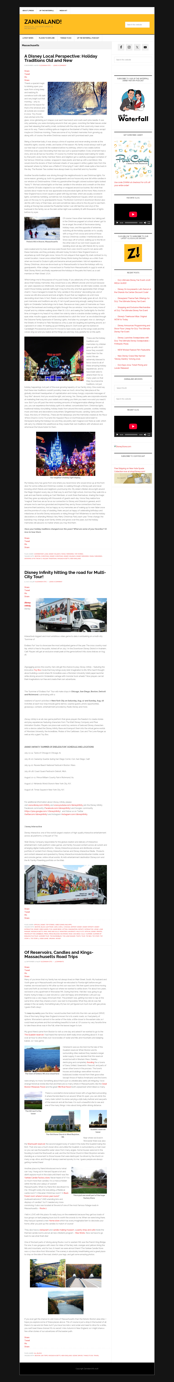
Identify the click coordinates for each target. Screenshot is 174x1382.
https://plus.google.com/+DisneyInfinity (42, 811)
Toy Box (37, 670)
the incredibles (56, 936)
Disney (79, 927)
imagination (73, 929)
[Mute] (145, 222)
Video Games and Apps (63, 924)
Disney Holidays (55, 554)
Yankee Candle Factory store (37, 1178)
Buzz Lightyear (47, 927)
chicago (67, 927)
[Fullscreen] (149, 222)
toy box (89, 936)
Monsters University (68, 931)
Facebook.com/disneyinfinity (57, 808)
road (70, 934)
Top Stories (79, 554)
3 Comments (59, 961)
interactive (89, 929)
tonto (78, 936)
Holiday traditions (49, 558)
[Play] (117, 222)
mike (45, 931)
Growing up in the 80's (33, 558)
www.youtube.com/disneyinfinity (68, 805)
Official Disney (39, 924)
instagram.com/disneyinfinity (74, 814)
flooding (90, 1062)
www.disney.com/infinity (39, 805)
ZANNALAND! (43, 21)
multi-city (80, 931)
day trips (44, 1355)
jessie (96, 929)
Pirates (99, 931)
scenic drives (78, 1355)
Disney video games (41, 929)
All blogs (38, 1353)
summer (89, 934)
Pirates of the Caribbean (33, 934)
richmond (64, 934)
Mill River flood (64, 1087)
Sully (83, 934)
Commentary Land (41, 554)
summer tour (44, 936)
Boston (37, 556)
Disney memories (82, 556)
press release (54, 934)
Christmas (45, 556)
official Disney (90, 931)
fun (50, 929)
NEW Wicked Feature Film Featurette (134, 350)
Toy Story (95, 936)
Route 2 (43, 1208)
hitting (65, 929)
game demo (57, 929)
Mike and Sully (53, 931)
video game (44, 938)
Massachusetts (63, 558)
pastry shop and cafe (86, 1230)
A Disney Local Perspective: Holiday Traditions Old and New (60, 58)
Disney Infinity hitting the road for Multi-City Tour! (65, 574)
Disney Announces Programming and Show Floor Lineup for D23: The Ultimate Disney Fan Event (132, 328)
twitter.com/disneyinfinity (36, 814)
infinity (81, 929)
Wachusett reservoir (36, 1144)
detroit (73, 927)
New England (75, 558)
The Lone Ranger (68, 936)
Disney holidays (70, 556)
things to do (88, 1355)
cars (56, 927)
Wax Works (80, 1233)
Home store (54, 1221)
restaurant (44, 1230)
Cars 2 (60, 927)
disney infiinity (88, 927)
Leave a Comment (59, 65)
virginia (52, 938)
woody (58, 938)
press (46, 934)
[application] (133, 214)
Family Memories (67, 554)
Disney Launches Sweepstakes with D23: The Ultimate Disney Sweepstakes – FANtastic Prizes (132, 341)
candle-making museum (63, 1230)
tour (83, 936)
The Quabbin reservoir (33, 1035)
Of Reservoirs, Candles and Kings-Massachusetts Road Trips (58, 954)
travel (96, 1355)
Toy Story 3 (35, 938)
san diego (76, 934)
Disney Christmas (56, 556)
